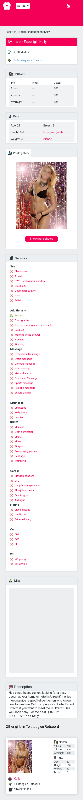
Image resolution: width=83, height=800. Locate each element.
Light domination (24, 431)
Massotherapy (23, 373)
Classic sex (21, 271)
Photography (22, 320)
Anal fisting (21, 514)
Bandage (20, 456)
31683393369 (22, 52)
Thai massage (22, 368)
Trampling (20, 460)
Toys (17, 295)
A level (18, 276)
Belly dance (21, 412)
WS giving (20, 559)
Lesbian (19, 417)
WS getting (21, 563)
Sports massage (24, 383)
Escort (18, 315)
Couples (19, 329)
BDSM (18, 436)
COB (17, 539)
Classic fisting (22, 509)
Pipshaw (19, 339)
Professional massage (27, 354)
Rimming (20, 344)
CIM (17, 534)
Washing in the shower (27, 334)
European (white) (53, 132)
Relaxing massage (25, 387)
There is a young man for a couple (33, 325)
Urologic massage (25, 363)
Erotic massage (23, 358)
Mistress (19, 427)
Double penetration (25, 290)
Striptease (20, 407)
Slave (18, 441)
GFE (17, 480)
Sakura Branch (23, 392)
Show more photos (41, 238)
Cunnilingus (21, 495)
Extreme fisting (23, 519)
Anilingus (20, 500)
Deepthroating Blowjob (28, 485)
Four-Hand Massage (26, 378)
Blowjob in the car (25, 490)
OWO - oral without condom (30, 281)
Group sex (20, 285)
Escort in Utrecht (16, 31)
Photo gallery (21, 153)
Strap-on (19, 446)
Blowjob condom (24, 475)
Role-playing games (26, 451)
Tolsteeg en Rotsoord (28, 60)
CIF (16, 544)
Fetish (18, 300)
